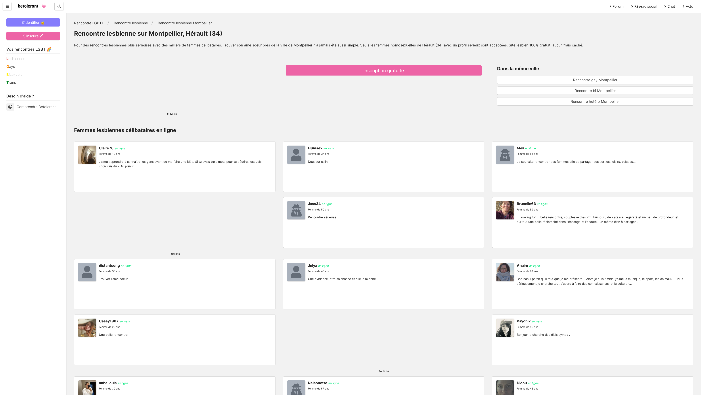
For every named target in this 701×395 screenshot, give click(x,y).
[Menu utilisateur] (7, 6)
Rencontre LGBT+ (89, 23)
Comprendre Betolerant (36, 107)
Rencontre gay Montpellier (595, 80)
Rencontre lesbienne (131, 23)
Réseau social (645, 6)
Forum (618, 6)
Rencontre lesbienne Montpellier (185, 23)
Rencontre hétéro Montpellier (595, 101)
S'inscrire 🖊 (33, 36)
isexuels (14, 74)
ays (10, 66)
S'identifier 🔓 (33, 22)
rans (11, 82)
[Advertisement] (172, 83)
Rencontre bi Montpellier (595, 91)
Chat (671, 6)
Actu (689, 6)
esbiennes (15, 59)
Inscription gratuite (383, 70)
